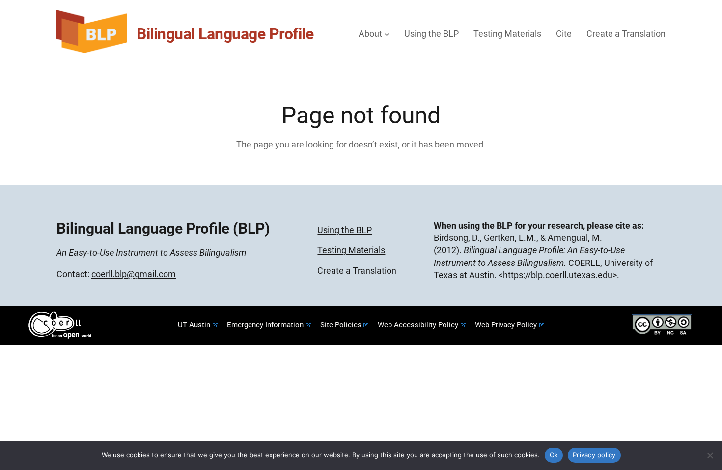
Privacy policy (594, 455)
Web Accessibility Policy (418, 325)
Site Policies (340, 325)
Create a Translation (356, 270)
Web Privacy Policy (506, 325)
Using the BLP (344, 230)
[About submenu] (386, 33)
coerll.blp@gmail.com (133, 274)
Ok (554, 455)
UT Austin (194, 325)
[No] (710, 455)
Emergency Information (265, 325)
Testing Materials (351, 250)
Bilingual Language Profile (225, 34)
